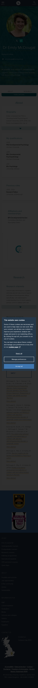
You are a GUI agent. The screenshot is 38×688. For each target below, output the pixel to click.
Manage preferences (19, 359)
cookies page (13, 347)
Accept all (19, 366)
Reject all (19, 354)
